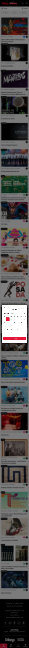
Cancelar (14, 338)
